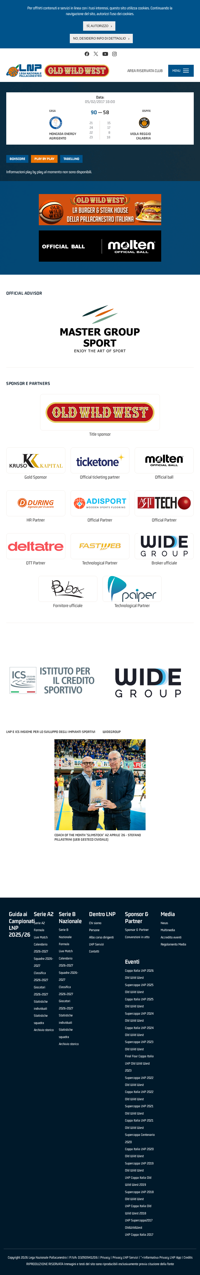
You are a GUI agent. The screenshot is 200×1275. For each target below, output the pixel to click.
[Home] (57, 70)
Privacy (105, 1257)
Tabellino (71, 159)
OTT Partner (35, 563)
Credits (188, 1257)
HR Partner (36, 520)
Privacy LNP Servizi (125, 1257)
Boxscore (17, 159)
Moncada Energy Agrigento (62, 136)
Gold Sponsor (35, 477)
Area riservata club (145, 70)
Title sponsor (100, 434)
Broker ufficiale (164, 563)
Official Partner (100, 520)
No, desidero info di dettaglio (99, 38)
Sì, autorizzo (97, 26)
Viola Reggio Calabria (140, 136)
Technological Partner (99, 563)
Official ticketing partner (100, 477)
